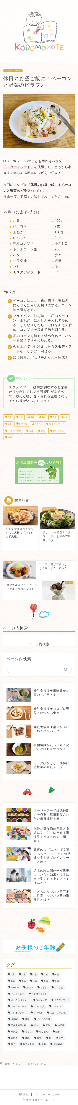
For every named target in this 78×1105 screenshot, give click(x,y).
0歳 (9, 417)
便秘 (27, 1019)
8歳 (46, 981)
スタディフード (13, 70)
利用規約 (23, 1094)
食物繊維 (57, 1044)
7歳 (9, 424)
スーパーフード (18, 1006)
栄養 (30, 431)
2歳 (35, 974)
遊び (61, 1038)
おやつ (29, 987)
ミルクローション (58, 1013)
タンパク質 (39, 1006)
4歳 (43, 417)
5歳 (54, 417)
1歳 (21, 417)
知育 (39, 1038)
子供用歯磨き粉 (18, 1025)
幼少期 (14, 1031)
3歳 (32, 417)
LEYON (23, 424)
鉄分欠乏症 (58, 431)
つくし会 (58, 987)
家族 (48, 1025)
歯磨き (14, 1038)
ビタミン (56, 1006)
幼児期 (61, 1025)
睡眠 (27, 1038)
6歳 (66, 417)
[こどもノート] (39, 59)
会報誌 (14, 1019)
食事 (9, 437)
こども (37, 424)
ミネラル (38, 1013)
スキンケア (41, 1000)
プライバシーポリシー (48, 1094)
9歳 (57, 981)
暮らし (28, 1031)
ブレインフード (18, 1013)
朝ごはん (43, 1031)
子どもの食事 (14, 431)
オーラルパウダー (19, 1000)
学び (36, 1025)
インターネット (39, 994)
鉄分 (42, 431)
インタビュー (17, 994)
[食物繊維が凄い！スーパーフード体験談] (39, 470)
